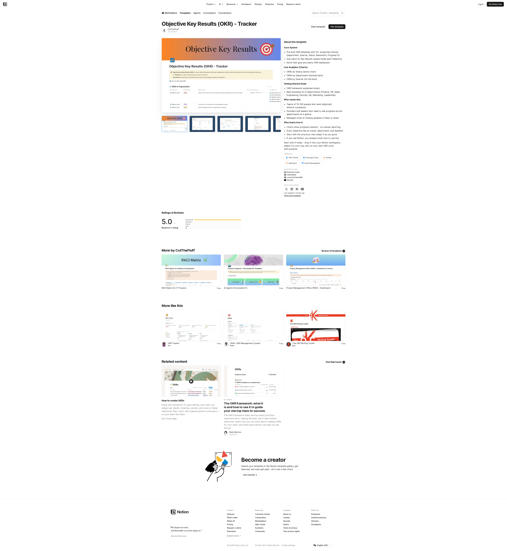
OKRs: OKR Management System (245, 343)
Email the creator (293, 172)
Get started (250, 474)
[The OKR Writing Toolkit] (315, 325)
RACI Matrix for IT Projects (174, 288)
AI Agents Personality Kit (235, 288)
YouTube (290, 180)
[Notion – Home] (5, 4)
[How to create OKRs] (191, 381)
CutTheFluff (173, 29)
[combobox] (327, 13)
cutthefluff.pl (291, 175)
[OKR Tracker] (191, 325)
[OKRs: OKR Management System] (253, 325)
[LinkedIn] (292, 189)
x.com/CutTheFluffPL (295, 177)
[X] (286, 189)
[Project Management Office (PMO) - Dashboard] (315, 270)
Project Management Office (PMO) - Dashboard (308, 288)
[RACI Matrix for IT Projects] (191, 270)
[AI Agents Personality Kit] (253, 270)
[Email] (302, 189)
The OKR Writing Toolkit (303, 343)
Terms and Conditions (292, 196)
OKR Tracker (173, 343)
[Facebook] (297, 189)
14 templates (172, 32)
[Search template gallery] (342, 13)
